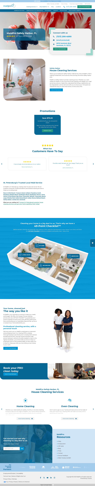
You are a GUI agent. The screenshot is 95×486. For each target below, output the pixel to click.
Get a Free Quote (56, 90)
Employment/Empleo (9, 473)
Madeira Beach (14, 194)
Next (93, 164)
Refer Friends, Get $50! (53, 4)
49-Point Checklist (33, 231)
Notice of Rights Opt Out (19, 476)
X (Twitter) (44, 477)
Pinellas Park (11, 198)
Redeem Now (47, 130)
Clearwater (26, 196)
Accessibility (20, 473)
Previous (1, 164)
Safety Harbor (7, 199)
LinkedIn (51, 477)
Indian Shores (32, 198)
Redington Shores (35, 194)
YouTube (47, 477)
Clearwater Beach (40, 196)
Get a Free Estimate (84, 6)
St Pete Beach (11, 196)
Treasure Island (20, 193)
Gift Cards (37, 1)
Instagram (54, 477)
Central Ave (15, 199)
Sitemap (14, 479)
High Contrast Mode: (46, 485)
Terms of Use (7, 476)
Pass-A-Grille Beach (9, 193)
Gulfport (28, 193)
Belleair (32, 196)
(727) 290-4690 (71, 7)
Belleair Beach (40, 198)
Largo (5, 198)
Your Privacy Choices (12, 481)
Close (80, 261)
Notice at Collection (24, 481)
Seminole (22, 199)
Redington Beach (24, 194)
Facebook (40, 477)
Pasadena (34, 193)
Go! (22, 448)
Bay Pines (19, 196)
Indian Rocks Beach (21, 198)
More (24, 418)
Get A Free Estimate (10, 348)
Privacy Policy (7, 479)
